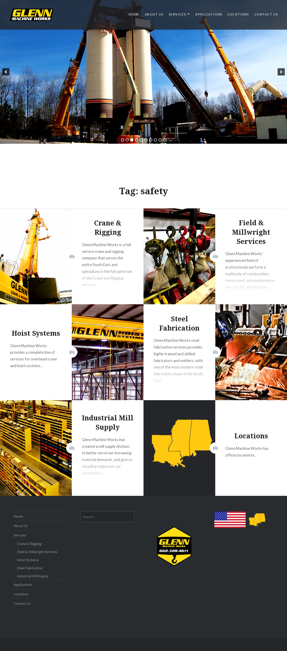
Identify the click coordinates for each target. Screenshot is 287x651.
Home (134, 14)
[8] (155, 139)
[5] (141, 139)
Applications (208, 14)
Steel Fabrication (30, 568)
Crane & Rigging (29, 544)
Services (177, 14)
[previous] (5, 71)
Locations (238, 14)
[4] (136, 139)
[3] (131, 139)
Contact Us (266, 14)
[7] (150, 139)
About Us (154, 14)
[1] (122, 139)
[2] (127, 139)
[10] (164, 139)
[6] (146, 139)
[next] (281, 71)
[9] (160, 139)
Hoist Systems (28, 560)
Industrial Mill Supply (32, 576)
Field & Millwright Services (37, 552)
